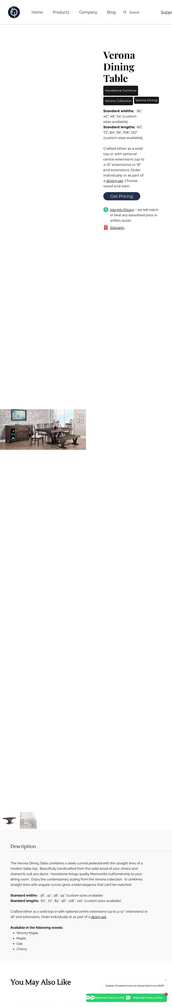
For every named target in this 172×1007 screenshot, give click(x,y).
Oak (20, 944)
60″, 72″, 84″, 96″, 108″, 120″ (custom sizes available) (66, 901)
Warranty (117, 228)
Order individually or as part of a (123, 175)
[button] (61, 12)
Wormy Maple (27, 933)
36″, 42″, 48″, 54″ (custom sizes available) (57, 895)
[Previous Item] (5, 429)
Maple (21, 938)
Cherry (21, 949)
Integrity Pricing (122, 210)
